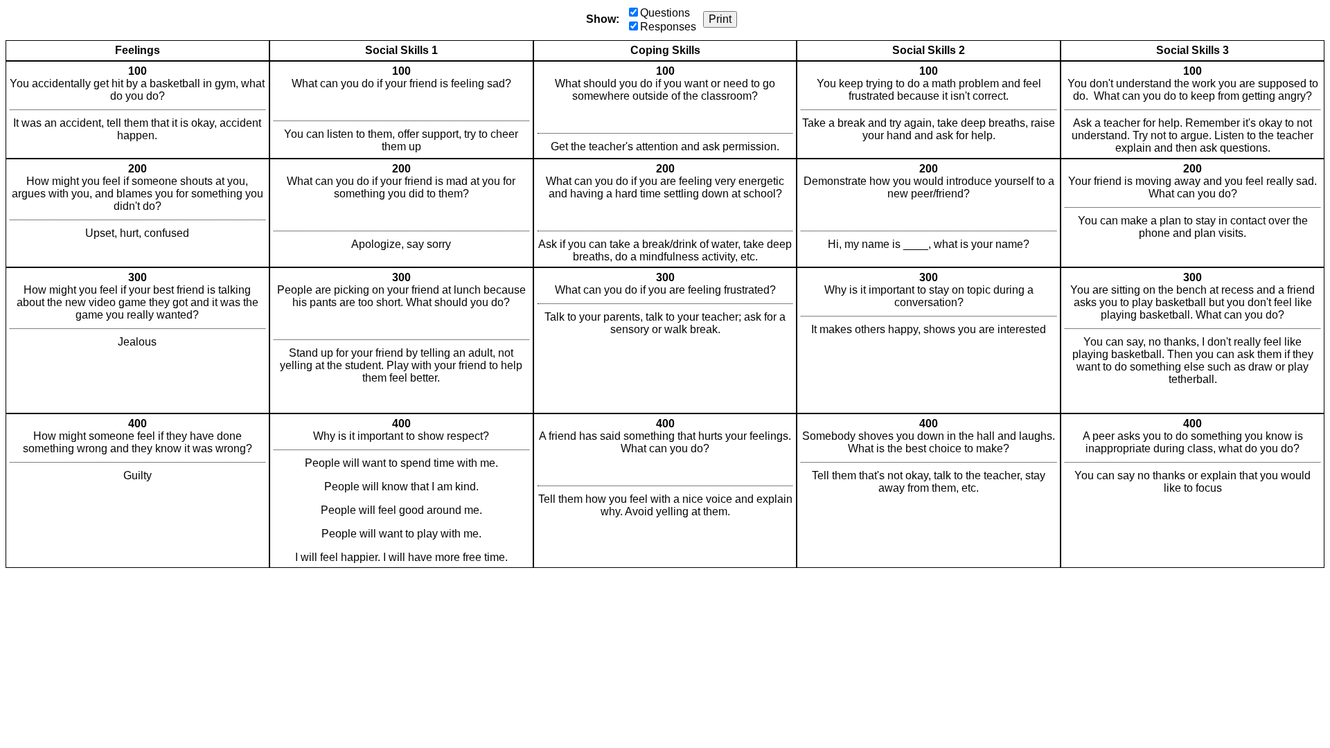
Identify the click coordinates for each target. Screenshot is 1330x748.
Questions (665, 13)
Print (720, 19)
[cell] (137, 110)
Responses (668, 27)
